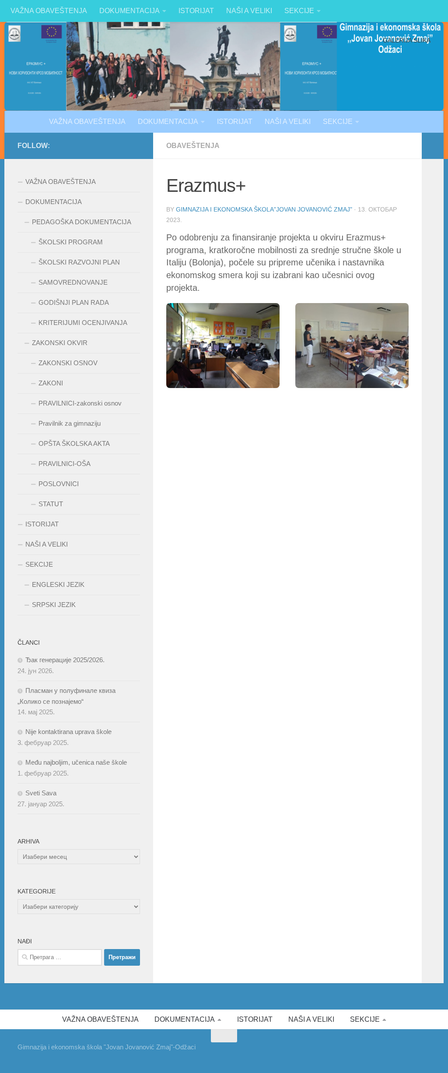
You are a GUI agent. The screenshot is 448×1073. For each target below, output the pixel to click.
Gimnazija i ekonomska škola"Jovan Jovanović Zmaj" (264, 209)
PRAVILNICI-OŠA (64, 463)
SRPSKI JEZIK (54, 604)
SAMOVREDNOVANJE (73, 282)
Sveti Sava (40, 793)
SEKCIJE (299, 10)
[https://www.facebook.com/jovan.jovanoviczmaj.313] (107, 145)
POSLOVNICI (58, 483)
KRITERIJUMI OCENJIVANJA (82, 322)
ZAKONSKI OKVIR (60, 342)
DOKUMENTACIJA (129, 10)
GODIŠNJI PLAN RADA (73, 302)
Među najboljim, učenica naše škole (76, 762)
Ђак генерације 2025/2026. (65, 660)
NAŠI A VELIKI (249, 10)
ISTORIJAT (196, 10)
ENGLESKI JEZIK (58, 584)
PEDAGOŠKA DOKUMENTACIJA (81, 222)
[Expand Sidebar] (433, 146)
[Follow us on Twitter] (121, 145)
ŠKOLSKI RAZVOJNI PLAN (79, 262)
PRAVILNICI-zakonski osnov (80, 403)
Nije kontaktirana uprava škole (68, 731)
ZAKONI (50, 383)
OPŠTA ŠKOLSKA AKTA (74, 443)
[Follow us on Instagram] (135, 145)
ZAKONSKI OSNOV (68, 363)
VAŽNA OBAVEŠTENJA (48, 10)
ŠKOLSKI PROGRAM (70, 242)
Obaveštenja (193, 145)
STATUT (50, 504)
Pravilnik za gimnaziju (69, 423)
